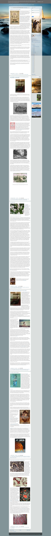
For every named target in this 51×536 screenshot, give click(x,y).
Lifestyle (22, 129)
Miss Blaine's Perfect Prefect (36, 46)
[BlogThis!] (20, 286)
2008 (33, 69)
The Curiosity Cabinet (26, 527)
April (33, 50)
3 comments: (16, 455)
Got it (42, 1)
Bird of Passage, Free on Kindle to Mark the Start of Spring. (18, 290)
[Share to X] (21, 73)
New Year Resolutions (15, 74)
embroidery (16, 527)
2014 (33, 64)
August (34, 45)
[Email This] (20, 73)
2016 (33, 62)
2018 (33, 60)
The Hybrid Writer (12, 202)
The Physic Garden (26, 74)
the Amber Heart (16, 423)
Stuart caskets (22, 527)
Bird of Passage (13, 424)
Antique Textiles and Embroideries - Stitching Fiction (17, 460)
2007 (33, 70)
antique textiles (13, 527)
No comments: (17, 526)
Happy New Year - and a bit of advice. (15, 9)
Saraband (23, 17)
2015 (33, 63)
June (33, 48)
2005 (33, 72)
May (33, 49)
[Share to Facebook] (22, 73)
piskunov (34, 534)
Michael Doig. (24, 280)
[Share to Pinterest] (22, 368)
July (33, 47)
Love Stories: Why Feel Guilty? (14, 372)
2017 (33, 61)
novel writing (19, 74)
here (25, 24)
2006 (33, 71)
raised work (19, 527)
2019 (33, 59)
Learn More (39, 1)
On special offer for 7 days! (20, 93)
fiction (12, 74)
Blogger (39, 534)
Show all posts (25, 7)
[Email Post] (19, 73)
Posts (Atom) (14, 531)
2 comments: (16, 73)
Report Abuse (33, 74)
